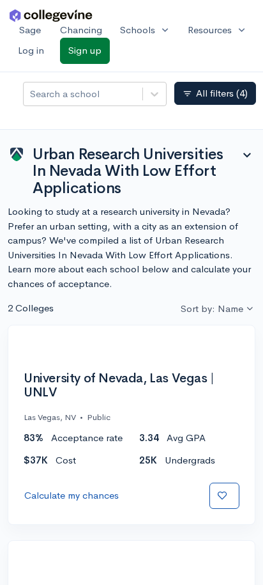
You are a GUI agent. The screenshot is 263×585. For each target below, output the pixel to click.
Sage (30, 30)
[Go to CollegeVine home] (51, 15)
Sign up (84, 50)
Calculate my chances (71, 495)
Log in (31, 50)
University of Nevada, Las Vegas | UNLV (119, 385)
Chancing (81, 30)
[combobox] (31, 94)
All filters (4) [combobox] (215, 93)
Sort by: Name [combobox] (212, 308)
